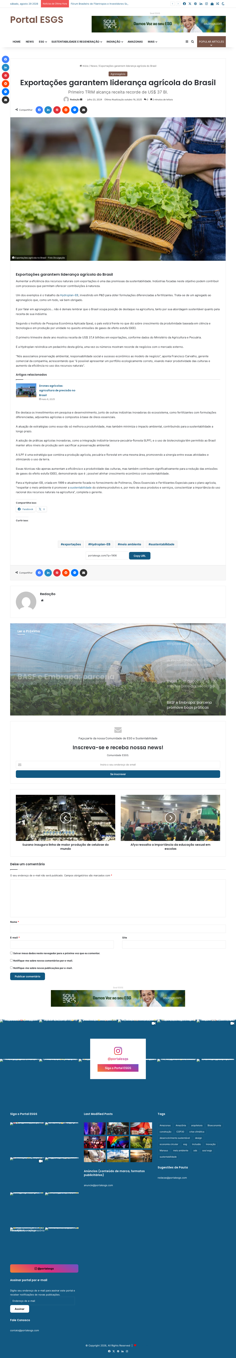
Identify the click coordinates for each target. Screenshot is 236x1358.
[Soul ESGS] (118, 998)
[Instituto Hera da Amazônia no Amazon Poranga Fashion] (95, 1128)
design (198, 1138)
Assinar (20, 1308)
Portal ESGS (144, 1345)
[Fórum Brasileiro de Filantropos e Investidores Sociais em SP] (141, 1128)
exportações (72, 544)
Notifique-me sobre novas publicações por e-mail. (43, 967)
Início (85, 65)
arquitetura (196, 1125)
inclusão (196, 1144)
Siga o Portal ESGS (118, 1068)
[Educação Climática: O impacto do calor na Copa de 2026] (141, 1156)
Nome (14, 921)
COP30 (180, 1131)
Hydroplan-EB (69, 295)
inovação (211, 1144)
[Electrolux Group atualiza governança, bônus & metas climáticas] (118, 1156)
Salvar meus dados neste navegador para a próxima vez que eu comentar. (56, 953)
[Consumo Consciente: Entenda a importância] (141, 1142)
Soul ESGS (155, 13)
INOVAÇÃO (113, 41)
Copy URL (140, 555)
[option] (118, 669)
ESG (41, 41)
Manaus (164, 1150)
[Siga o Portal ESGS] (118, 1053)
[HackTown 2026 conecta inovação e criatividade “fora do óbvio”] (118, 1128)
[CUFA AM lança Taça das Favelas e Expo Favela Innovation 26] (95, 1142)
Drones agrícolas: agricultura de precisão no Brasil (57, 390)
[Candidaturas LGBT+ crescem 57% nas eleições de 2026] (118, 1142)
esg (185, 1144)
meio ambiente (130, 544)
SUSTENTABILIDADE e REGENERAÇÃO (75, 41)
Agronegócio (118, 73)
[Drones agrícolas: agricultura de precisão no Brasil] (26, 390)
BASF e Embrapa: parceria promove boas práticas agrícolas (66, 668)
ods (195, 1150)
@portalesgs (45, 1268)
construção (165, 1131)
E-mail (15, 937)
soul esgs (207, 1150)
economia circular (169, 1144)
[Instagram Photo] (19, 1039)
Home (17, 41)
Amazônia (181, 1125)
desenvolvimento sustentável (175, 1138)
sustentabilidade (80, 487)
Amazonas (135, 41)
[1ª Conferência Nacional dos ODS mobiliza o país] (95, 1156)
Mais (151, 41)
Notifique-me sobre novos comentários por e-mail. (43, 960)
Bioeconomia (214, 1125)
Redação (74, 99)
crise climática (196, 1131)
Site (124, 937)
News (30, 41)
